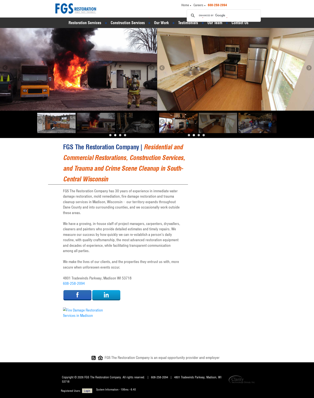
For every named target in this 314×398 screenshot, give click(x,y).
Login (87, 390)
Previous (5, 68)
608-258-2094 (74, 283)
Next (151, 68)
